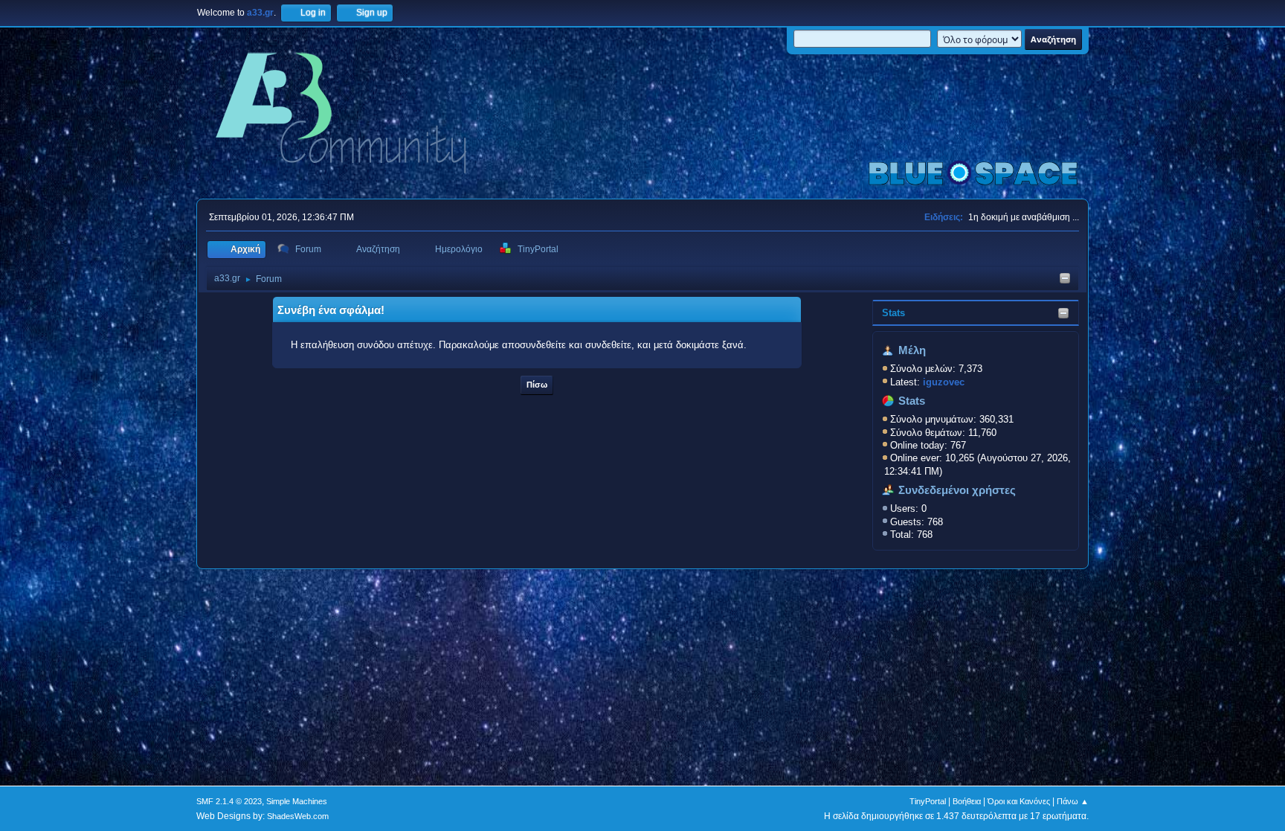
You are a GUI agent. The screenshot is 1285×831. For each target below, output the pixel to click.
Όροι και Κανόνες (1019, 801)
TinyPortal (927, 801)
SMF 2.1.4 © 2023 (229, 801)
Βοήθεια (967, 801)
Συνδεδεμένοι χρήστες (957, 490)
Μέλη (912, 350)
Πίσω (536, 384)
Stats (893, 312)
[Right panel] (1065, 279)
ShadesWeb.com (298, 816)
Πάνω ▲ (1073, 801)
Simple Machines (296, 801)
